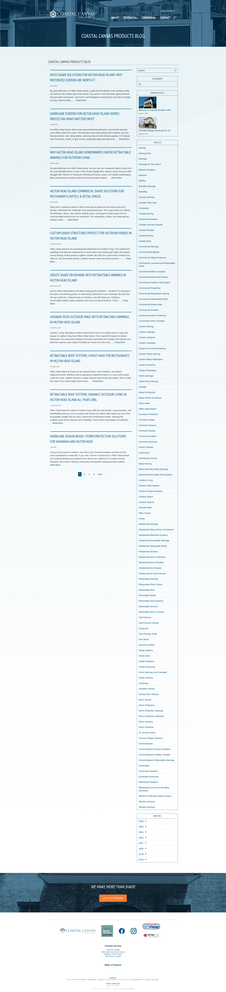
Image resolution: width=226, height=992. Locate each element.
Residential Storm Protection (152, 556)
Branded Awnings (147, 186)
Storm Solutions (146, 726)
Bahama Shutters (147, 169)
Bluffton (142, 180)
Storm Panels (145, 699)
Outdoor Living (146, 480)
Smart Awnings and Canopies (153, 672)
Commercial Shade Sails (150, 304)
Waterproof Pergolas (148, 781)
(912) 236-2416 (123, 979)
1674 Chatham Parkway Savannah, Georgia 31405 (88, 979)
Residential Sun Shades (150, 567)
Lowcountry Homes (148, 458)
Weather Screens (147, 801)
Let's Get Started (113, 898)
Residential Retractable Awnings (154, 540)
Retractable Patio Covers (150, 584)
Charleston (144, 208)
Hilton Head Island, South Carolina (113, 952)
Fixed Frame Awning (148, 381)
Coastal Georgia (146, 229)
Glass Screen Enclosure (150, 397)
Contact (165, 18)
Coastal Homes (146, 235)
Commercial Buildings (149, 251)
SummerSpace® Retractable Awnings (156, 760)
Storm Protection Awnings (151, 710)
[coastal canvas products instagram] (134, 931)
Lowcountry (144, 452)
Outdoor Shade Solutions (150, 490)
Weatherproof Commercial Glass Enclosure (154, 789)
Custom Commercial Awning (152, 348)
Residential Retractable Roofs (153, 545)
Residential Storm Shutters (151, 562)
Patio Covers (145, 512)
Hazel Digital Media (127, 989)
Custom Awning (146, 326)
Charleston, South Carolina (113, 954)
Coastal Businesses (148, 218)
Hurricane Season (147, 430)
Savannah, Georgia (113, 950)
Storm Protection (147, 705)
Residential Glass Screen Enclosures (156, 529)
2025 (141, 826)
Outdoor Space (146, 496)
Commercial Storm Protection (152, 315)
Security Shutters (147, 644)
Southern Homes (147, 688)
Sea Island (144, 639)
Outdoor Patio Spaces (149, 485)
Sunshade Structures (149, 776)
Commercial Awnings (149, 246)
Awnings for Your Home (150, 164)
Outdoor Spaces (146, 502)
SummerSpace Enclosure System (154, 748)
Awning (142, 147)
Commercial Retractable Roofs (153, 298)
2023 (141, 837)
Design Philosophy (147, 370)
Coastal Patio (145, 240)
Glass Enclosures (147, 392)
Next (100, 474)
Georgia (142, 386)
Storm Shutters (146, 721)
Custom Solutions (147, 364)
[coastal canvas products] (72, 16)
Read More (81, 100)
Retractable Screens (148, 606)
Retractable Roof (147, 589)
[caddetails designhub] (151, 934)
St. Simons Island (147, 732)
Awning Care (145, 153)
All (140, 83)
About (115, 18)
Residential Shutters (148, 551)
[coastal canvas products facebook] (122, 931)
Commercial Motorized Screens (153, 276)
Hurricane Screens (147, 425)
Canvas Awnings (147, 197)
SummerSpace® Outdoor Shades (154, 754)
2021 (141, 843)
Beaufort (143, 175)
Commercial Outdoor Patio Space (154, 282)
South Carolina (146, 677)
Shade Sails (144, 655)
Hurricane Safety (147, 419)
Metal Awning (145, 463)
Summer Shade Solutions (151, 738)
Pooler (142, 518)
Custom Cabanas (147, 337)
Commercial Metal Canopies (152, 271)
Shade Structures (147, 666)
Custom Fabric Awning (149, 353)
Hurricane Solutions (148, 441)
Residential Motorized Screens (153, 534)
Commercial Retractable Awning (154, 293)
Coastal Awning (146, 213)
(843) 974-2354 (113, 985)
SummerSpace (146, 743)
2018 (141, 859)
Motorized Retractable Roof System (155, 474)
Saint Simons (145, 617)
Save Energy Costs (148, 633)
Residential (130, 18)
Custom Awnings (147, 331)
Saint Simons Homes (149, 622)
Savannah (143, 628)
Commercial (149, 18)
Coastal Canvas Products (151, 224)
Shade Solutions (146, 661)
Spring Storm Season (149, 694)
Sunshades (144, 765)
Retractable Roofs (147, 595)
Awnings (143, 158)
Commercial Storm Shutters (152, 320)
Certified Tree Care (148, 202)
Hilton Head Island (147, 408)
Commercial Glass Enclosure (152, 257)
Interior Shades (146, 447)
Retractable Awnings (148, 578)
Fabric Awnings (146, 375)
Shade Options (146, 650)
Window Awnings (147, 806)
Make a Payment (167, 11)
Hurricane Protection (148, 414)
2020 (141, 848)
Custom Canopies (147, 342)
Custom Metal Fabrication (151, 359)
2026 (141, 821)
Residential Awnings (148, 523)
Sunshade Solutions (148, 770)
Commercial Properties (149, 287)
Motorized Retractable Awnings (153, 468)
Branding (143, 191)
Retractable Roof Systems (151, 600)
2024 (141, 832)
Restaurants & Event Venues (152, 573)
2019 (141, 854)
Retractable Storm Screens (151, 611)
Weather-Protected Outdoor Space (155, 795)
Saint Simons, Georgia (113, 956)
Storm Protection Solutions (151, 716)
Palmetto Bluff (145, 507)
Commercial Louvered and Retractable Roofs (157, 264)
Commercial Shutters (149, 309)
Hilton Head (144, 403)
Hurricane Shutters (147, 436)
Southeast (143, 683)
